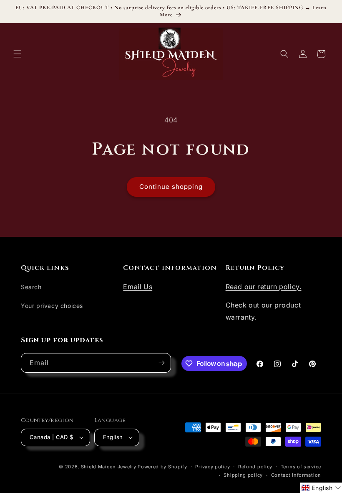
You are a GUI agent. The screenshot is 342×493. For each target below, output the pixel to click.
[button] (17, 54)
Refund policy (255, 467)
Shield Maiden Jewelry (108, 467)
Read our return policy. (264, 286)
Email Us (137, 286)
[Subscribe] (161, 363)
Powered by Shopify (162, 467)
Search (31, 286)
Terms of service (301, 467)
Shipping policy (243, 475)
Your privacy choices (52, 305)
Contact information (296, 475)
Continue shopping (171, 187)
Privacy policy (212, 467)
